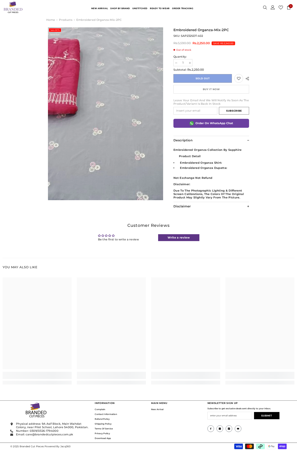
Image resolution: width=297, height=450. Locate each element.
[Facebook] (210, 428)
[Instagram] (220, 428)
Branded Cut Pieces (32, 446)
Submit (266, 415)
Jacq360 (65, 446)
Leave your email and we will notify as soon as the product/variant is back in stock (211, 102)
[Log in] (273, 7)
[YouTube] (238, 428)
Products (65, 19)
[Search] (265, 7)
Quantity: (180, 56)
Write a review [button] (179, 237)
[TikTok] (229, 428)
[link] (238, 78)
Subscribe (234, 110)
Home (50, 19)
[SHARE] (246, 78)
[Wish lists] (281, 7)
